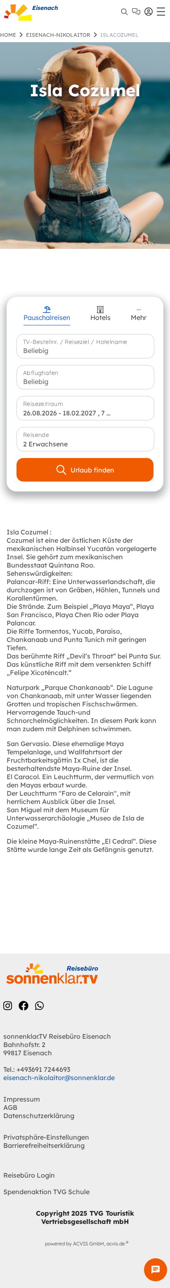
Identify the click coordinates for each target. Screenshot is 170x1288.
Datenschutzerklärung (38, 1115)
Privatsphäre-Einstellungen (46, 1137)
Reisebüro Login (29, 1175)
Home (8, 34)
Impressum (21, 1099)
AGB (10, 1107)
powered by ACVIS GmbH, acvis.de (85, 1243)
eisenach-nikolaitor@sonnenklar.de (59, 1077)
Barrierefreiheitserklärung (44, 1145)
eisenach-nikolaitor (58, 34)
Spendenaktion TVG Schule (46, 1192)
